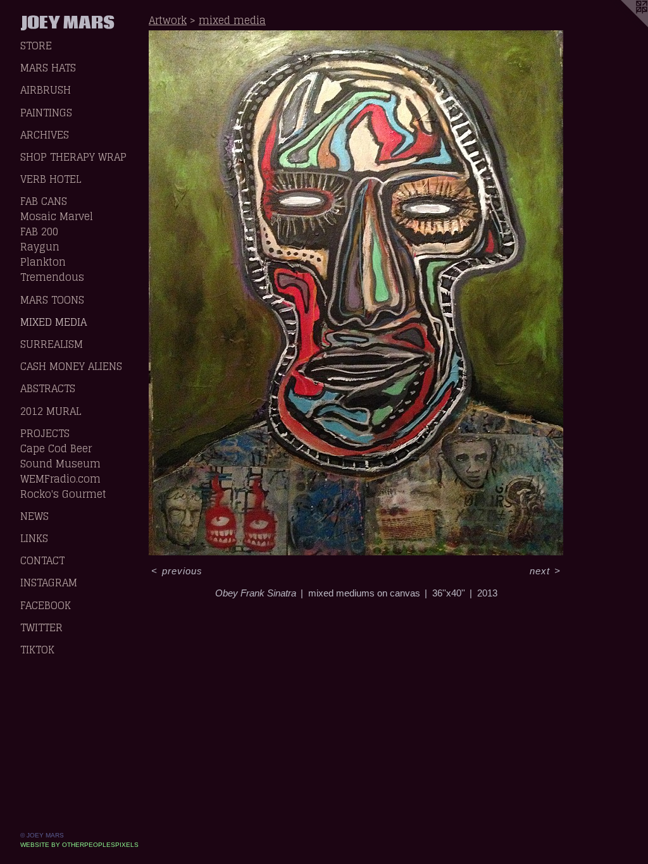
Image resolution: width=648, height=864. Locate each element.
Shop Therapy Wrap (73, 156)
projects (45, 433)
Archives (44, 134)
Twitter (41, 627)
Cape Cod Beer (56, 448)
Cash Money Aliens (71, 366)
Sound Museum (60, 463)
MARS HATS (48, 67)
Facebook (45, 605)
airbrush (45, 89)
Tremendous (52, 277)
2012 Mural (50, 411)
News (34, 516)
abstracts (47, 388)
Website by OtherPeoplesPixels (79, 844)
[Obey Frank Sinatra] (356, 292)
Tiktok (37, 649)
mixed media (53, 322)
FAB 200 (39, 231)
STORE (36, 45)
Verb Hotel (50, 179)
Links (34, 538)
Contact (42, 560)
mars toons (52, 299)
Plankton (43, 261)
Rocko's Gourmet (63, 494)
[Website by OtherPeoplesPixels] (622, 25)
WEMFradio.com (60, 478)
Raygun (39, 246)
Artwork (168, 20)
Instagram (48, 582)
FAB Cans (43, 201)
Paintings (46, 112)
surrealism (51, 344)
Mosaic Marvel (56, 216)
